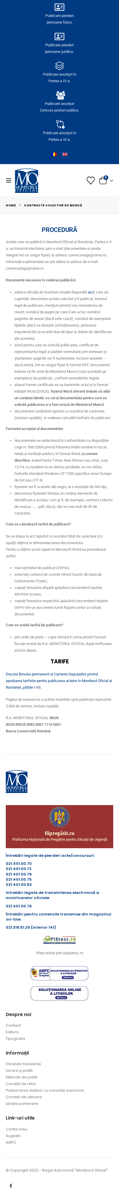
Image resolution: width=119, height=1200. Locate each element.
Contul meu (16, 1129)
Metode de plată (21, 1077)
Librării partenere (22, 1103)
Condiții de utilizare (24, 1097)
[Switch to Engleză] (65, 154)
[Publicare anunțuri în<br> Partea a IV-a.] (59, 66)
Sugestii (13, 1135)
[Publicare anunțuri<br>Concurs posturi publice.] (59, 95)
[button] (10, 180)
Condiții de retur (21, 1083)
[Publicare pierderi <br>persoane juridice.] (59, 36)
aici (91, 292)
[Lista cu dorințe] (91, 180)
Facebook (10, 1186)
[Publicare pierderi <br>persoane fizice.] (59, 7)
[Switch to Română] (54, 154)
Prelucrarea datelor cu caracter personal (45, 1090)
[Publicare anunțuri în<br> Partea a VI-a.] (59, 124)
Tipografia (15, 1038)
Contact (13, 1025)
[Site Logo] (26, 180)
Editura (12, 1032)
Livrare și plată (19, 1070)
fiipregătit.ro (60, 833)
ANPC (11, 1142)
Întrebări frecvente (23, 1064)
